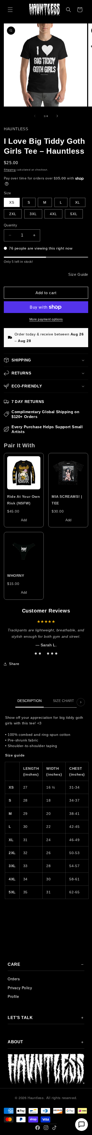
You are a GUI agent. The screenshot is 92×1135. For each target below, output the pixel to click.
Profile (13, 996)
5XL (73, 214)
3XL (33, 214)
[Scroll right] (81, 702)
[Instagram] (46, 1127)
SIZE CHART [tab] (63, 701)
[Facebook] (37, 1127)
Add (24, 520)
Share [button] (14, 664)
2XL (12, 214)
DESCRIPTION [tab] (29, 701)
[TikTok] (54, 1127)
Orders (14, 978)
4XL (53, 214)
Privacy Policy (20, 987)
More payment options (46, 319)
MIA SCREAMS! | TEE (67, 499)
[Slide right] (57, 116)
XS (11, 202)
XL (77, 202)
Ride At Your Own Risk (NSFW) (23, 499)
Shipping (10, 169)
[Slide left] (34, 116)
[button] (10, 9)
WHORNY (15, 575)
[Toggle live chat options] (81, 1124)
